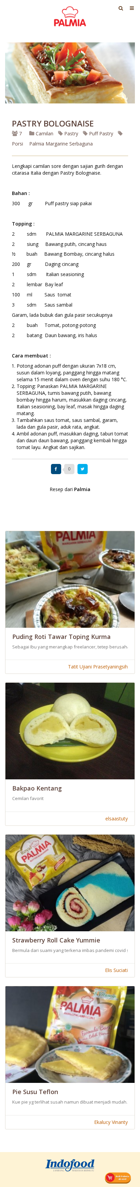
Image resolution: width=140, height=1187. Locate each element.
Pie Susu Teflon (35, 1092)
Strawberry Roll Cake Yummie (56, 940)
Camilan (43, 133)
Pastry (70, 133)
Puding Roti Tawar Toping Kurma (61, 637)
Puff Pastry (100, 133)
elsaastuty (116, 818)
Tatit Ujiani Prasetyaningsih (98, 666)
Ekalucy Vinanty (111, 1122)
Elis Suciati (116, 970)
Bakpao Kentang (37, 788)
